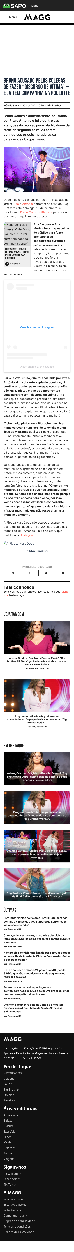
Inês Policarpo (39, 726)
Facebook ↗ (12, 1179)
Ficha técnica (12, 1210)
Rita (16, 204)
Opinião (9, 1095)
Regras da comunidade (19, 1221)
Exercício (10, 1131)
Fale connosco (13, 1199)
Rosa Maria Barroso (39, 668)
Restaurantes (13, 1073)
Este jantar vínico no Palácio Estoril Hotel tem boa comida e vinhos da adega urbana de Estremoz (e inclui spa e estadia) (36, 921)
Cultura (9, 1126)
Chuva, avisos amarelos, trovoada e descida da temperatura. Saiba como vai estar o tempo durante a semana (37, 939)
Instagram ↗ (12, 1174)
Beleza (8, 1121)
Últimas (10, 910)
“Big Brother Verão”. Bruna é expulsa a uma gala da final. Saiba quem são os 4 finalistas (37, 894)
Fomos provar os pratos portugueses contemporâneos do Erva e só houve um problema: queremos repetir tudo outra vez (36, 991)
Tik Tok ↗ (10, 1184)
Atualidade (11, 1115)
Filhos (7, 1137)
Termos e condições (17, 1226)
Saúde (8, 1084)
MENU (34, 5)
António (27, 204)
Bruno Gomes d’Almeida (36, 212)
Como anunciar (15, 1216)
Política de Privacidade (19, 1232)
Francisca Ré (14, 929)
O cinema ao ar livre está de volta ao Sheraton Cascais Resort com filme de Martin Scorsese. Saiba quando (33, 1008)
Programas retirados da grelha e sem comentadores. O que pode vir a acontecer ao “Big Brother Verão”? (37, 719)
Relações (10, 1148)
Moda (7, 1142)
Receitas (9, 1100)
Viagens (9, 1079)
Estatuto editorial (15, 1205)
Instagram (27, 535)
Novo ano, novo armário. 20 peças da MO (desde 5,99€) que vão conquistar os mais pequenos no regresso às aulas (35, 973)
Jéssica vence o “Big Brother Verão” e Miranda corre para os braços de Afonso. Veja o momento (37, 854)
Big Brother (54, 105)
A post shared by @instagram (37, 366)
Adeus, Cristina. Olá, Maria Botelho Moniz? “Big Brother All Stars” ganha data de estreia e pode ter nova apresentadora (37, 661)
